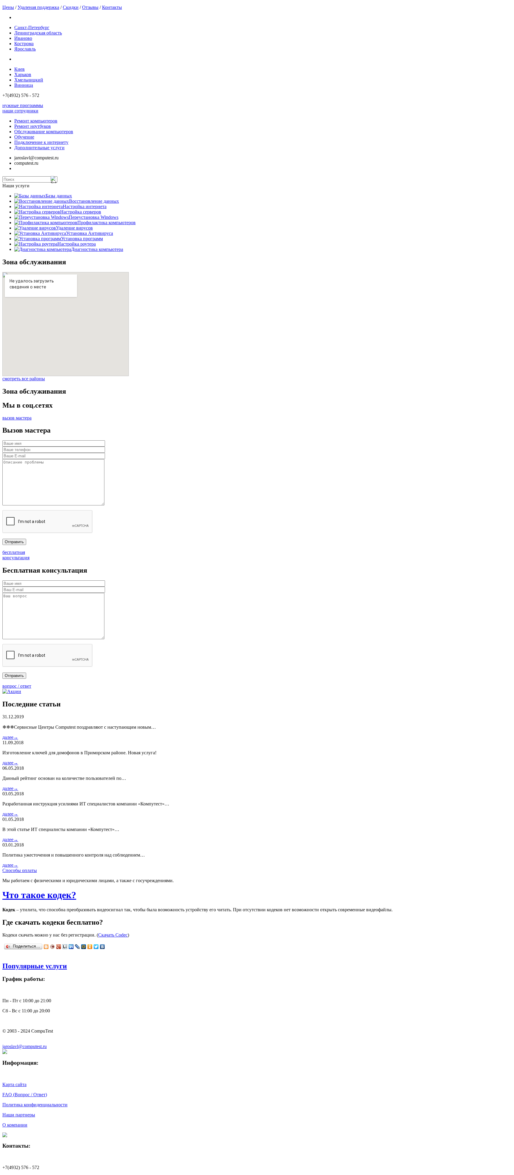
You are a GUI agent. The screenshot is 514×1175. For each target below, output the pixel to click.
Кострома (24, 43)
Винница (23, 85)
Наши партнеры (18, 1114)
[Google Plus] (59, 947)
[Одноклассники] (90, 947)
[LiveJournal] (77, 947)
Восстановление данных (94, 201)
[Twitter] (96, 947)
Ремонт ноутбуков (32, 126)
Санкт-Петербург (31, 27)
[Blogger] (46, 947)
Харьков (22, 74)
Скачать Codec (113, 934)
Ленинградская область (38, 32)
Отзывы (90, 7)
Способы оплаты (19, 870)
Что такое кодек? (39, 895)
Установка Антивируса (89, 233)
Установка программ (82, 238)
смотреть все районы (23, 378)
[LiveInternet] (65, 947)
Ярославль (25, 48)
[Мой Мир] (84, 947)
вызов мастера (17, 417)
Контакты (112, 7)
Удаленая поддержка (38, 7)
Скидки (71, 7)
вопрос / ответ (16, 686)
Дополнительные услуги (39, 147)
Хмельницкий (28, 79)
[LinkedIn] (71, 947)
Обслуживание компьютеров (43, 131)
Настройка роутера (76, 243)
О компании (14, 1124)
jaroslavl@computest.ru (24, 1046)
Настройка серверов (80, 211)
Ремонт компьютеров (35, 120)
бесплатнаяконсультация (15, 555)
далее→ (10, 737)
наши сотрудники (20, 110)
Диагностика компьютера (97, 249)
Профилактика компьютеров (106, 222)
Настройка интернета (84, 206)
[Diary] (52, 947)
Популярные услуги (34, 966)
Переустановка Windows (93, 217)
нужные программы (22, 105)
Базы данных (59, 195)
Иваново (23, 38)
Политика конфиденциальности (35, 1104)
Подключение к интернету (41, 142)
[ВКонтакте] (102, 947)
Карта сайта (14, 1084)
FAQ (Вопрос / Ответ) (24, 1094)
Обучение (24, 136)
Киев (19, 69)
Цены (8, 7)
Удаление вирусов (74, 227)
